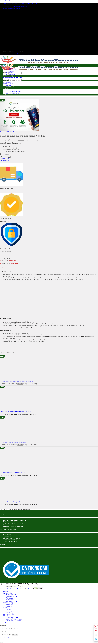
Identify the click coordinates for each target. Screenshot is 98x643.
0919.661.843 (12, 260)
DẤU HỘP (5, 80)
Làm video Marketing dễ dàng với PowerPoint (13, 502)
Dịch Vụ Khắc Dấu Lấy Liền (13, 93)
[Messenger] (96, 639)
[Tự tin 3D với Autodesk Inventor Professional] (10, 439)
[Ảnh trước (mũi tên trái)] (0, 642)
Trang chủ (3, 132)
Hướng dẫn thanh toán (20, 6)
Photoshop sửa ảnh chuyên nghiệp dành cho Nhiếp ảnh (16, 411)
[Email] (96, 631)
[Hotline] (96, 626)
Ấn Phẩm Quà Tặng (11, 74)
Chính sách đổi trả (8, 536)
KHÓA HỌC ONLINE (12, 132)
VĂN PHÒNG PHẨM (8, 87)
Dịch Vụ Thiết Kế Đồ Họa (12, 90)
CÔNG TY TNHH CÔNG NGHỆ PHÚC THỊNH (14, 3)
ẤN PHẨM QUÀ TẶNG (9, 76)
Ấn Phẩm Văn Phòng (11, 68)
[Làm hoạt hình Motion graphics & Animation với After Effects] (10, 378)
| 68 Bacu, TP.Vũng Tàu (31, 3)
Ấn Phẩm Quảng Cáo (11, 70)
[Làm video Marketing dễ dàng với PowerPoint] (10, 499)
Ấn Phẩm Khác (9, 73)
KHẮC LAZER (9, 79)
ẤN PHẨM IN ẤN (7, 66)
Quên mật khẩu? (4, 638)
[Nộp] (3, 82)
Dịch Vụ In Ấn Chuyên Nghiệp (13, 91)
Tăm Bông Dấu (10, 84)
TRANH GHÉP (9, 77)
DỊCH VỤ (5, 88)
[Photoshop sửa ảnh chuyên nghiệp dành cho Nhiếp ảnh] (10, 409)
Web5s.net (30, 589)
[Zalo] (96, 635)
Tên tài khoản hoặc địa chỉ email (9, 629)
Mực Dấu (8, 85)
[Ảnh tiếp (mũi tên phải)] (2, 642)
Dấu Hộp (8, 82)
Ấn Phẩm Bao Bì (10, 71)
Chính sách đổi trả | (8, 6)
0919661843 (14, 263)
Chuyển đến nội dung (6, 1)
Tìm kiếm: (5, 73)
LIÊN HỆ (5, 94)
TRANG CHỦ (6, 65)
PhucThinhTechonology (13, 589)
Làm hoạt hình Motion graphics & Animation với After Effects (18, 381)
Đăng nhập (14, 634)
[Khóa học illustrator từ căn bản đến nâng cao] (10, 470)
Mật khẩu (3, 632)
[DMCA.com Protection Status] (38, 589)
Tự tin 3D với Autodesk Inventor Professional (13, 442)
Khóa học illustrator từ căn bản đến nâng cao (13, 472)
